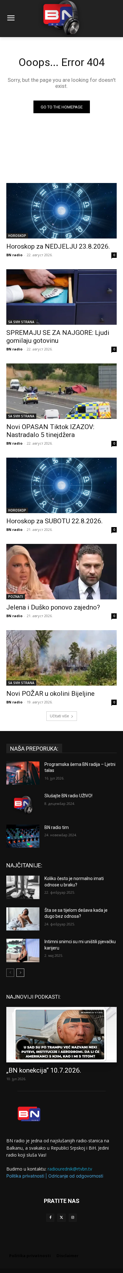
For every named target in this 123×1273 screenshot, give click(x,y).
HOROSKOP (17, 235)
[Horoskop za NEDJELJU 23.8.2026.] (61, 210)
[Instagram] (73, 1218)
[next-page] (20, 973)
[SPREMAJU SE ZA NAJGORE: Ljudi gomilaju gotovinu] (61, 297)
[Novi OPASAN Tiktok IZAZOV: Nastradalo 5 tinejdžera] (61, 391)
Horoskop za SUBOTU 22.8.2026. (54, 521)
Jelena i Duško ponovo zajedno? (53, 607)
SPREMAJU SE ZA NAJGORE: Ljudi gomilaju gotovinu (57, 336)
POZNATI (15, 596)
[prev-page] (10, 973)
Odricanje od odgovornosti (75, 1175)
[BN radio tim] (22, 836)
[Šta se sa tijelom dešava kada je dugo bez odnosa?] (22, 919)
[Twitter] (61, 1218)
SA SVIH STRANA (21, 322)
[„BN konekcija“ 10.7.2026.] (61, 1034)
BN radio (14, 254)
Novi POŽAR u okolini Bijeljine (50, 693)
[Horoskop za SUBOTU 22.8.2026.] (61, 485)
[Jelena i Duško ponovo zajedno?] (61, 571)
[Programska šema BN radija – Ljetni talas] (22, 773)
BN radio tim (56, 827)
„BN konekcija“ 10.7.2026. (43, 1070)
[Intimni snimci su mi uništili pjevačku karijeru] (22, 950)
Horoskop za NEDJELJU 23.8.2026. (58, 246)
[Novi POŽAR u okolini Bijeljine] (61, 658)
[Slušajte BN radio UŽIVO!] (22, 804)
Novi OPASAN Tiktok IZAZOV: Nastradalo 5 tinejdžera (50, 431)
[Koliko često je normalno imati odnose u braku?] (22, 887)
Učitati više (59, 716)
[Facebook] (50, 1218)
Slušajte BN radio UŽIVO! (68, 795)
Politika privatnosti (25, 1175)
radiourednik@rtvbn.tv (70, 1169)
